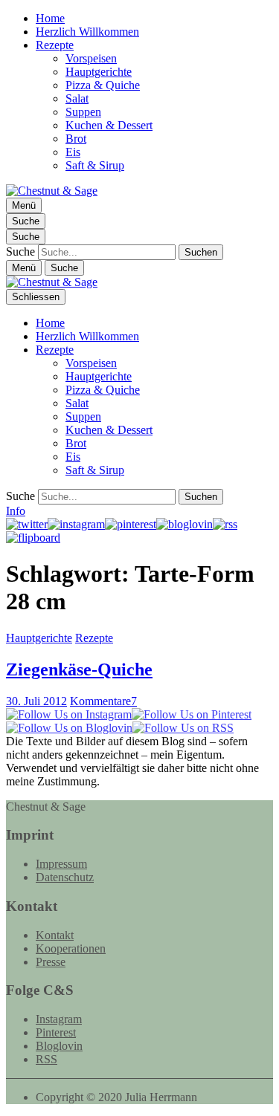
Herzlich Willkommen (87, 31)
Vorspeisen (91, 58)
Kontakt (55, 935)
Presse (50, 962)
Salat (77, 98)
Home (50, 18)
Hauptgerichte (98, 71)
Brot (75, 138)
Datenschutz (65, 877)
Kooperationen (71, 948)
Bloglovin (59, 1045)
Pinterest (56, 1032)
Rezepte (55, 45)
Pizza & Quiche (102, 85)
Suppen (83, 112)
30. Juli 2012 (36, 701)
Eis (72, 152)
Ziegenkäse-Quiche (79, 669)
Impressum (61, 863)
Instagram (59, 1019)
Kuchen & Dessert (109, 125)
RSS (46, 1059)
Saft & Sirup (94, 165)
